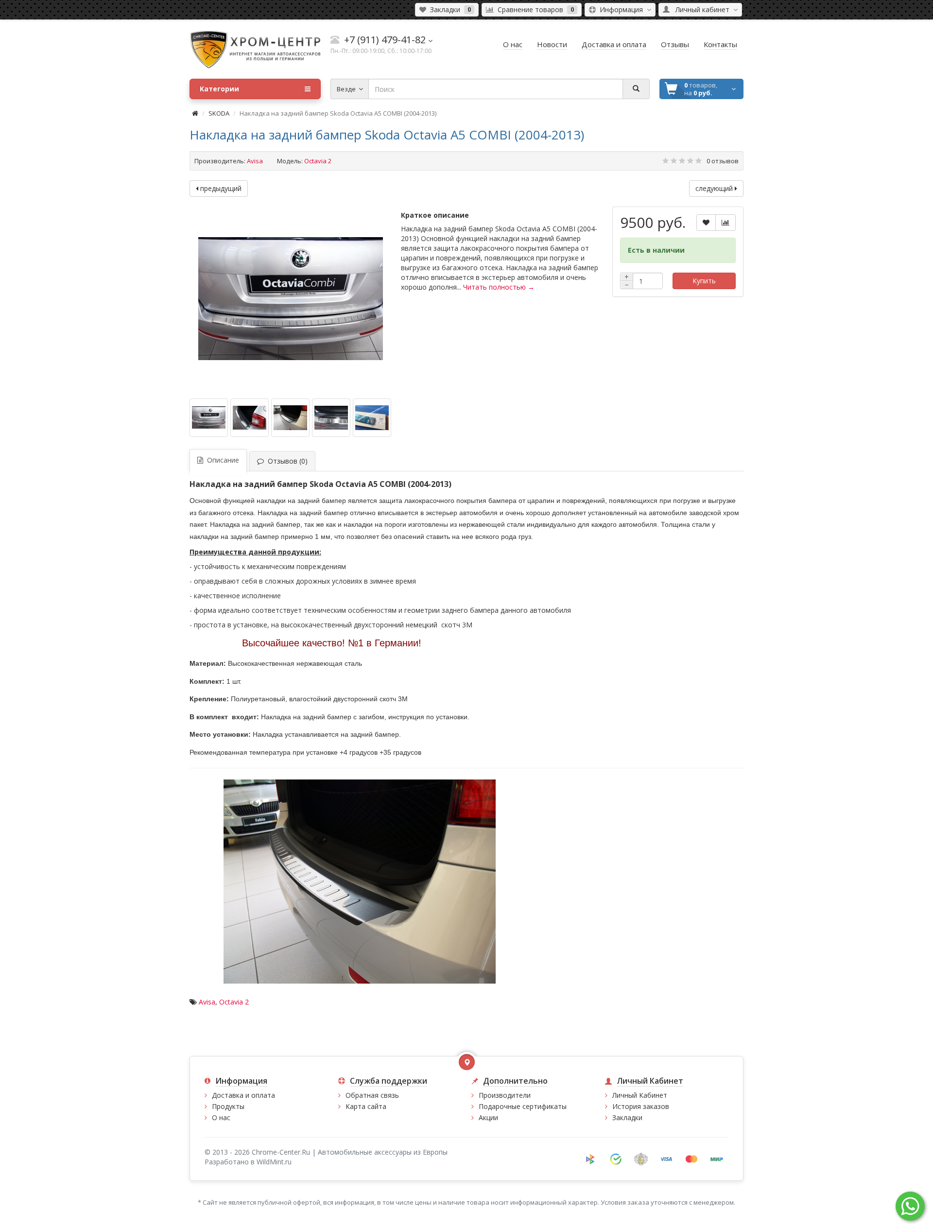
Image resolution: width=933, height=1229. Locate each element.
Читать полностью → (499, 287)
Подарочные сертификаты (523, 1106)
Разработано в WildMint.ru (248, 1161)
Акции (488, 1117)
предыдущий (220, 188)
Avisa (255, 160)
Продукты (228, 1106)
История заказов (640, 1106)
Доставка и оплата (243, 1095)
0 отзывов (723, 160)
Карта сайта (366, 1106)
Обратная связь (372, 1095)
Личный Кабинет (639, 1095)
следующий (715, 188)
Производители (505, 1095)
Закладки (627, 1117)
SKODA (218, 113)
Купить (704, 280)
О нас (221, 1117)
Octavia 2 (234, 1001)
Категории (219, 88)
